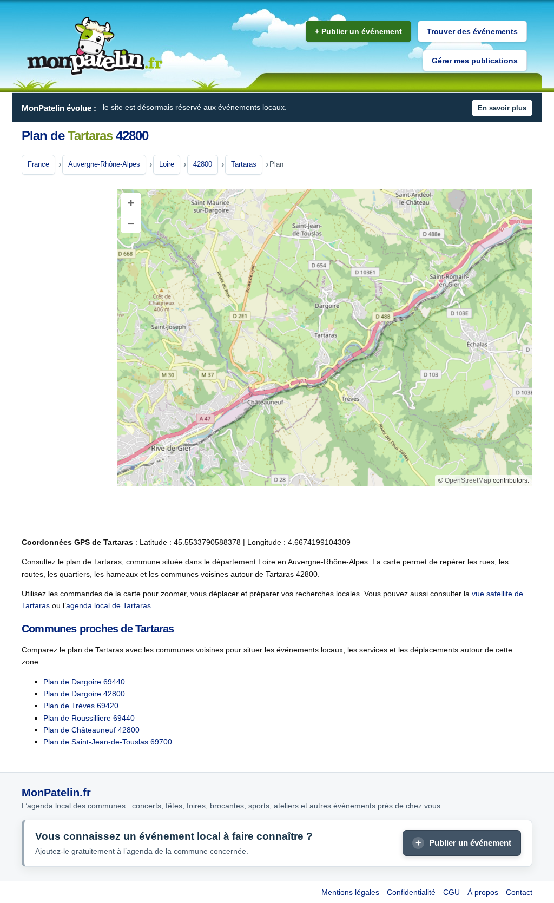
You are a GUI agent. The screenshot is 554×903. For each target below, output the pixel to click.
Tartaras (243, 164)
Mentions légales (350, 892)
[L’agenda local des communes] (94, 46)
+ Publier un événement (358, 31)
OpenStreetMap (468, 480)
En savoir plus (502, 108)
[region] (324, 337)
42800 (202, 164)
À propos (482, 892)
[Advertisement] (65, 356)
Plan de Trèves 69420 (80, 705)
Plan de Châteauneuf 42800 (91, 730)
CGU (451, 892)
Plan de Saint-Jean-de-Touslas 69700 (107, 741)
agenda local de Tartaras (108, 605)
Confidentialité (411, 892)
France (38, 164)
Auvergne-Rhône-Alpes (104, 164)
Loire (166, 164)
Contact (519, 892)
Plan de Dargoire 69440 (84, 681)
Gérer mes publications (475, 60)
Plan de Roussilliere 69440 (89, 718)
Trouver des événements (472, 31)
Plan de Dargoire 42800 (84, 693)
